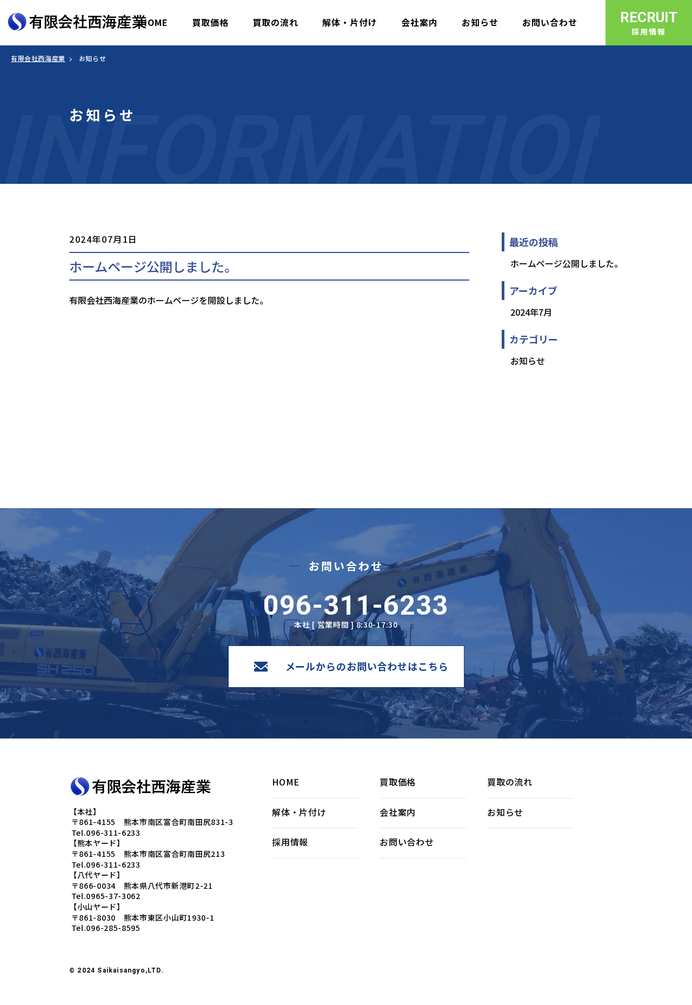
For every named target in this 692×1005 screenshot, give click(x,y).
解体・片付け (299, 812)
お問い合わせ (407, 841)
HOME (286, 781)
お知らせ (527, 360)
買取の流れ (510, 781)
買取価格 (398, 781)
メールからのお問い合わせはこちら (367, 666)
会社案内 (398, 812)
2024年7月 (531, 311)
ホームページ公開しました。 (566, 263)
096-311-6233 (355, 605)
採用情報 (290, 841)
